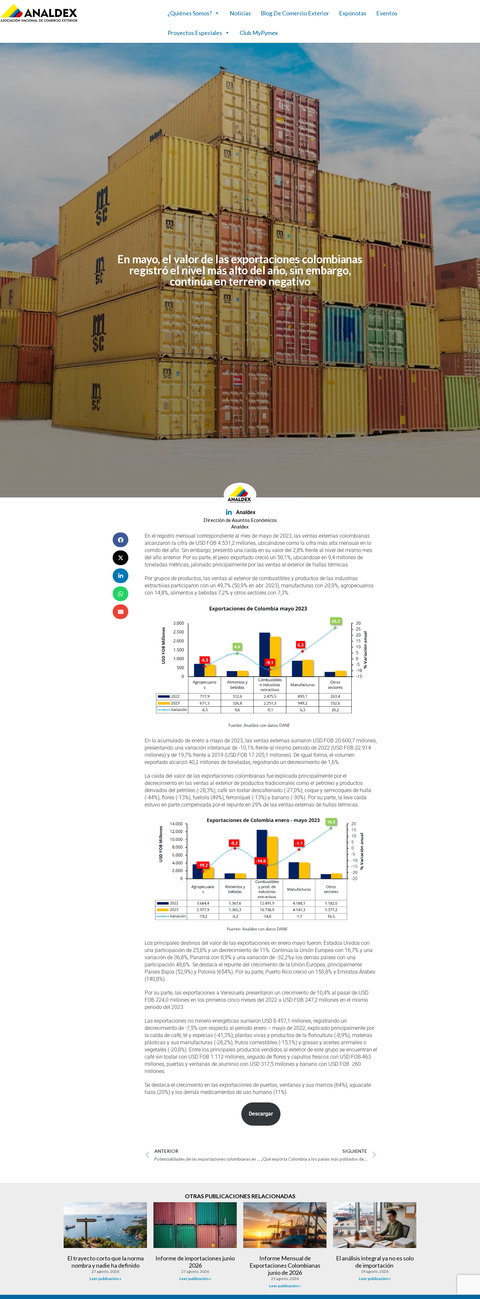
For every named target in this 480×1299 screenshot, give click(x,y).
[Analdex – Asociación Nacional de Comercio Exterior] (39, 21)
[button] (120, 539)
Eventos (386, 13)
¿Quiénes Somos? (190, 13)
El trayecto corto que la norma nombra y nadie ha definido (105, 1262)
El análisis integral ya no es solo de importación (375, 1262)
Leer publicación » (105, 1278)
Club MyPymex (259, 32)
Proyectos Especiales (195, 32)
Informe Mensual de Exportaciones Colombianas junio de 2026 (284, 1265)
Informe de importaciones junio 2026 (195, 1262)
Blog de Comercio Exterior (295, 13)
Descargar (261, 1114)
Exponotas (352, 13)
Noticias (240, 13)
